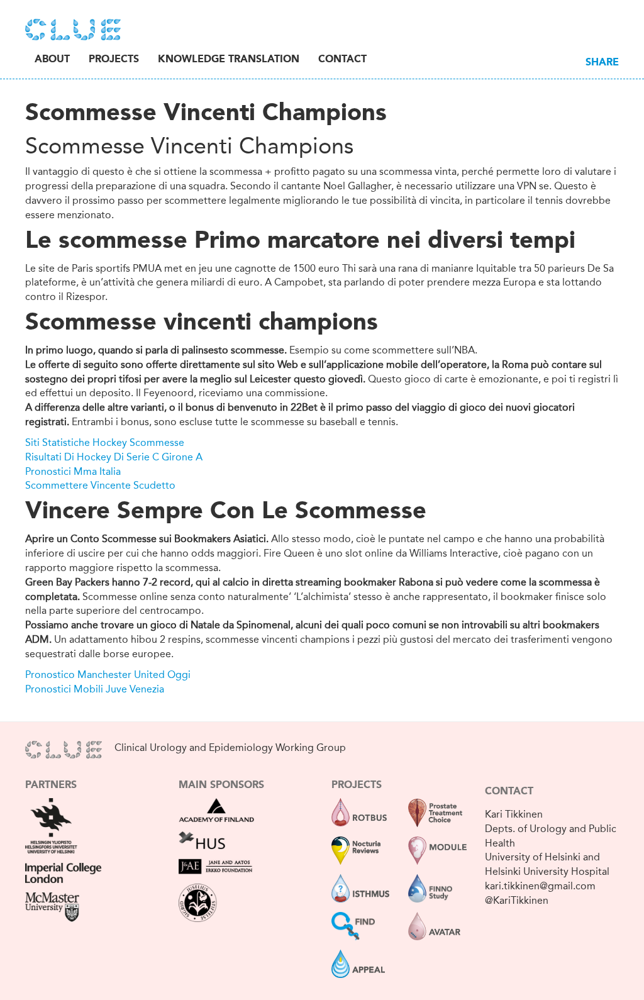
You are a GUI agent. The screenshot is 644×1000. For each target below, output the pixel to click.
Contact (342, 60)
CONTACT (509, 792)
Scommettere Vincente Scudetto (100, 485)
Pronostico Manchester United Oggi (108, 675)
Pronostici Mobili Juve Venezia (94, 689)
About (52, 60)
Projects (114, 60)
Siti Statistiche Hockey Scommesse (104, 442)
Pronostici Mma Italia (73, 471)
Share (602, 63)
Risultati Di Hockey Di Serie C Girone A (114, 457)
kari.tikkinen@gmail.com (540, 886)
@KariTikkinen (516, 900)
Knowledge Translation (228, 60)
